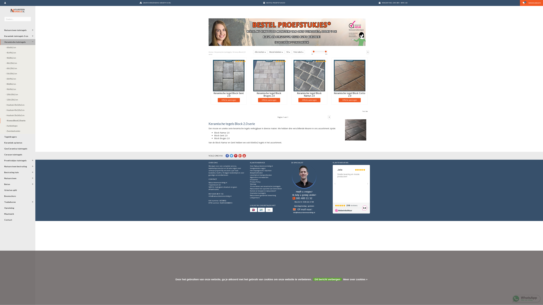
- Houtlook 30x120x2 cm (15, 105)
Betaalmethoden (256, 173)
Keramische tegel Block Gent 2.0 (229, 94)
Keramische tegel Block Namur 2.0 (309, 94)
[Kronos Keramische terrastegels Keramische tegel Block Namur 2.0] (309, 75)
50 (287, 52)
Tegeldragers (10, 137)
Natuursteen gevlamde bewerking (263, 195)
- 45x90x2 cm (11, 53)
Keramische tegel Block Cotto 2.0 (349, 94)
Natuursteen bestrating (15, 166)
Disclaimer (254, 179)
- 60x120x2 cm (11, 68)
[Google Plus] (240, 155)
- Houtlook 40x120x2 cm (15, 110)
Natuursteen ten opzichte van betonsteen (266, 189)
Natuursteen (10, 178)
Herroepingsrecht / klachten (261, 170)
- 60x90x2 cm (11, 79)
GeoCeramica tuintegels (15, 148)
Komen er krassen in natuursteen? (263, 191)
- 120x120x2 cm (12, 100)
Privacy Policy (255, 182)
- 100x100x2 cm (12, 94)
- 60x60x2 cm (11, 47)
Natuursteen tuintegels (15, 30)
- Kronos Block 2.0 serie (15, 121)
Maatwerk (9, 214)
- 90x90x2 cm (11, 89)
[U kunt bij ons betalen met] (253, 210)
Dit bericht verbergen (327, 279)
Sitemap (253, 184)
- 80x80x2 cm (11, 84)
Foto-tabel (298, 52)
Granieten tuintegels (258, 193)
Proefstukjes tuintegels (15, 160)
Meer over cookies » (355, 279)
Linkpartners (255, 198)
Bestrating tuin (11, 172)
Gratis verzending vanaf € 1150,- (157, 3)
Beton (7, 184)
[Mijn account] (5, 2)
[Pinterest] (236, 155)
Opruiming (9, 208)
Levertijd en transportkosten (261, 175)
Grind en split (10, 190)
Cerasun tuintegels (13, 154)
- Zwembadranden (13, 131)
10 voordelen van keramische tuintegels (265, 186)
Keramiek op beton (13, 142)
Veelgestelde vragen (258, 168)
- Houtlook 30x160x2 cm (15, 115)
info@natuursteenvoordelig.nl (220, 196)
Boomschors (10, 196)
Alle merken (260, 52)
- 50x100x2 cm (11, 74)
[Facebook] (227, 155)
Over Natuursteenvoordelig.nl (261, 166)
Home (211, 52)
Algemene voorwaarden (259, 177)
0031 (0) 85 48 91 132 (216, 194)
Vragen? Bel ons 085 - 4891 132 (395, 3)
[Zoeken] (28, 17)
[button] (32, 30)
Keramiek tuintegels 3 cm (16, 36)
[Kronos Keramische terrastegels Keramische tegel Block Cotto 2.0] (349, 75)
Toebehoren (10, 202)
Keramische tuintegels (15, 42)
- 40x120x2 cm (11, 63)
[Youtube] (244, 155)
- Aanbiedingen (12, 126)
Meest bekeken (275, 52)
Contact (8, 220)
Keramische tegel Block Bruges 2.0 (269, 94)
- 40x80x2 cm (11, 58)
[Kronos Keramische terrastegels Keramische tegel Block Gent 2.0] (228, 75)
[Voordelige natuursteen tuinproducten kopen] (18, 10)
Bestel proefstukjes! (275, 3)
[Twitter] (231, 155)
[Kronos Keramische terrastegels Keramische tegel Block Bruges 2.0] (269, 75)
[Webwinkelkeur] (304, 190)
